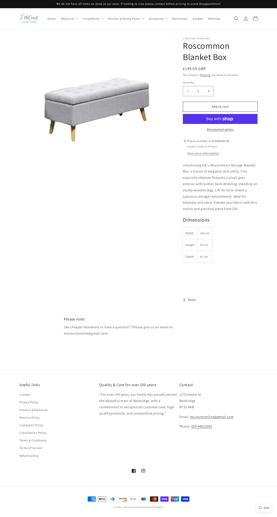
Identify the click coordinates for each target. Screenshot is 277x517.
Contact (25, 395)
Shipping (205, 74)
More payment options (220, 129)
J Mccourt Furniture (132, 507)
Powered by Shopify (153, 507)
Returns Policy (29, 417)
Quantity (188, 82)
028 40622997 (202, 426)
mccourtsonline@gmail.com (212, 417)
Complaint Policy (31, 425)
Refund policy (29, 456)
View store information (203, 153)
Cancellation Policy (32, 433)
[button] (69, 18)
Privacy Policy (28, 402)
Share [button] (192, 300)
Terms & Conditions (33, 440)
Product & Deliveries (33, 410)
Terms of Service (30, 448)
